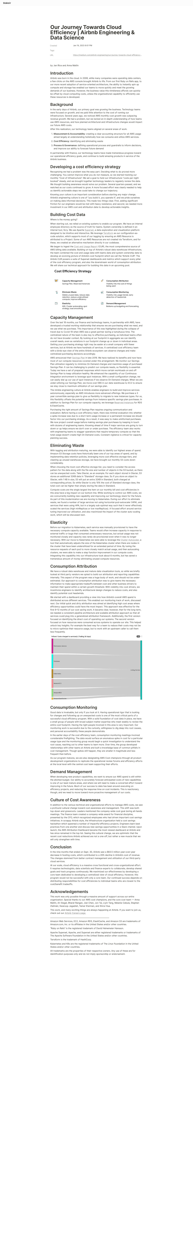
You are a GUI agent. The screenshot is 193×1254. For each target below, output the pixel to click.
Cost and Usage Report (86, 246)
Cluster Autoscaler (130, 540)
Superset (89, 230)
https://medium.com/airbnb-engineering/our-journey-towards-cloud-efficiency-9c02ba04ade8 (107, 55)
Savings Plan (78, 357)
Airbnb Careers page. (75, 913)
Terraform (108, 233)
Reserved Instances (124, 402)
